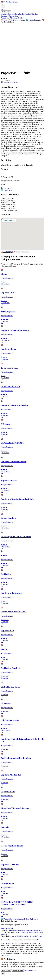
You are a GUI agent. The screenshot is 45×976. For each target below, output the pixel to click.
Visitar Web (7, 190)
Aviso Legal (5, 18)
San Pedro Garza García (33, 930)
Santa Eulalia (19, 14)
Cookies (20, 18)
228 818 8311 (8, 188)
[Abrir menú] (2, 4)
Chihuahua (34, 14)
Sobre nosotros (13, 16)
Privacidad (13, 18)
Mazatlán (27, 14)
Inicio (3, 9)
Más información (30, 970)
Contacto (4, 16)
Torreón (39, 936)
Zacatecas (11, 14)
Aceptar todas (6, 970)
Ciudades (5, 12)
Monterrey (4, 14)
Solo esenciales (18, 970)
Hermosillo (33, 936)
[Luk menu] (3, 6)
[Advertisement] (22, 46)
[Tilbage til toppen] (3, 973)
